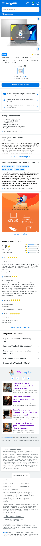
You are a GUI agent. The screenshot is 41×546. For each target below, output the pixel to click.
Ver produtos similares (20, 85)
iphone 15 (5, 454)
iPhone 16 (20, 451)
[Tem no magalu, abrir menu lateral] (3, 3)
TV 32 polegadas (15, 468)
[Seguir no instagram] (23, 378)
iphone (24, 456)
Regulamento (7, 486)
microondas (12, 457)
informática (12, 532)
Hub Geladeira (24, 453)
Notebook (20, 532)
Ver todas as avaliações (20, 327)
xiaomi (5, 460)
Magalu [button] (25, 76)
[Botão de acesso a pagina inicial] (14, 3)
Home (5, 532)
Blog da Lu (6, 480)
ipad (13, 465)
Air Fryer (22, 454)
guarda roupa (20, 465)
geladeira (5, 456)
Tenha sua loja (24, 483)
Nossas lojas (24, 480)
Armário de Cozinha (18, 467)
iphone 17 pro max (27, 457)
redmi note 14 (8, 463)
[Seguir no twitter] (12, 378)
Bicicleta (24, 462)
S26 (26, 451)
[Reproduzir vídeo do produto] (20, 34)
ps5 (18, 454)
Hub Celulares (14, 453)
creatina (29, 456)
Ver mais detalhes (20, 234)
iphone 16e (25, 459)
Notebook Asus (29, 532)
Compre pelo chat (14, 516)
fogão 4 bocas (7, 467)
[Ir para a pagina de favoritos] (27, 3)
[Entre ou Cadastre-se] (37, 3)
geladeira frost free (31, 465)
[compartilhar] (37, 49)
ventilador (11, 460)
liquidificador (6, 465)
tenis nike (16, 463)
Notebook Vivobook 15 (12, 440)
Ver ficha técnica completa (20, 157)
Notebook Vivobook (26, 440)
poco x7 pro (13, 456)
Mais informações (19, 475)
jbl (37, 462)
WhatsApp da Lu (8, 483)
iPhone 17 (13, 451)
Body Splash (32, 462)
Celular (29, 460)
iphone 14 (12, 454)
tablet (19, 462)
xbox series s (33, 459)
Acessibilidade (24, 486)
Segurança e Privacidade (10, 489)
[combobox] (20, 9)
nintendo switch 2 (20, 460)
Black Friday (6, 451)
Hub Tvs (31, 453)
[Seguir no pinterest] (28, 378)
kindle (18, 457)
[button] (36, 10)
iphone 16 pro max (31, 454)
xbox (19, 456)
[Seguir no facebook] (17, 378)
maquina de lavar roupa (27, 463)
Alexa (27, 467)
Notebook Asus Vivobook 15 (21, 437)
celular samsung (15, 459)
